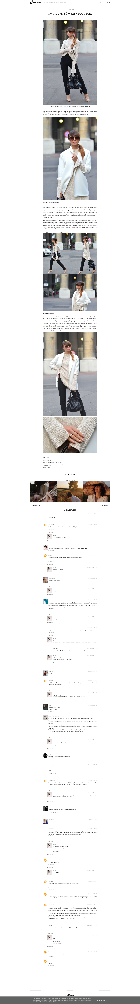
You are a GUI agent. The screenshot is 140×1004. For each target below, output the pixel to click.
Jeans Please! (51, 546)
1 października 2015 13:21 (91, 535)
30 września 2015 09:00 (92, 819)
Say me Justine (51, 819)
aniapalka (50, 671)
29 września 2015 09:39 (92, 513)
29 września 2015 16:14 (92, 627)
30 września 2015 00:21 (92, 807)
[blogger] (107, 2)
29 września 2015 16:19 (92, 638)
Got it (105, 1000)
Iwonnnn (50, 860)
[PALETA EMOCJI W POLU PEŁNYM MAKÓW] (70, 502)
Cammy (54, 535)
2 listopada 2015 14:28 (92, 961)
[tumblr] (105, 2)
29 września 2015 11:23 (92, 546)
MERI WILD (51, 807)
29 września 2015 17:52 (92, 655)
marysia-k (50, 754)
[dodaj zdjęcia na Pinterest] (74, 474)
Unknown (50, 680)
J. (48, 894)
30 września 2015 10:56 (92, 859)
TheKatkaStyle (51, 578)
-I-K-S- (50, 599)
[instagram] (100, 2)
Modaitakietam (51, 780)
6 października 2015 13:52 (92, 951)
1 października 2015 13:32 (91, 792)
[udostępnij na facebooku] (66, 474)
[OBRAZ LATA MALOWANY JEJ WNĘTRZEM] (43, 502)
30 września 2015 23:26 (92, 893)
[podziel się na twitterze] (68, 474)
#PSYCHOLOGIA (72, 17)
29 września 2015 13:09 (92, 578)
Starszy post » (104, 506)
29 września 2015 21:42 (92, 780)
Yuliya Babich (50, 460)
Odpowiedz (51, 520)
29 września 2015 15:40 (92, 599)
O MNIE (51, 2)
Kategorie (45, 2)
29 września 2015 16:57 (92, 671)
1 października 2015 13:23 (91, 588)
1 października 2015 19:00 (92, 925)
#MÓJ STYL (66, 17)
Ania (49, 705)
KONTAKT (56, 2)
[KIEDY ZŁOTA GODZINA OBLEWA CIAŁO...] (96, 502)
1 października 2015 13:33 (91, 844)
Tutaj (61, 462)
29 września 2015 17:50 (92, 648)
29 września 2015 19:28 (92, 716)
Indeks (70, 989)
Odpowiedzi (50, 532)
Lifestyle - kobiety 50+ (53, 716)
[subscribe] (109, 2)
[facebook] (98, 2)
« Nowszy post (35, 506)
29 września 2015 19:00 (92, 680)
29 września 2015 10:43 (92, 524)
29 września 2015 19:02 (92, 705)
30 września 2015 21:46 (92, 881)
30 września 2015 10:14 (92, 828)
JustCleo (50, 555)
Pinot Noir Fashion (52, 904)
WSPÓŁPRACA (63, 2)
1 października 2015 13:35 (92, 904)
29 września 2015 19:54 (92, 764)
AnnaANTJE (51, 524)
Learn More (98, 1000)
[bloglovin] (102, 2)
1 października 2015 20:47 (91, 935)
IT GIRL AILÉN (52, 773)
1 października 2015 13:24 (91, 616)
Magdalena (51, 951)
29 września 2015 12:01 (92, 555)
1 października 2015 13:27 (91, 739)
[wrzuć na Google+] (71, 474)
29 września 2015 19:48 (92, 754)
